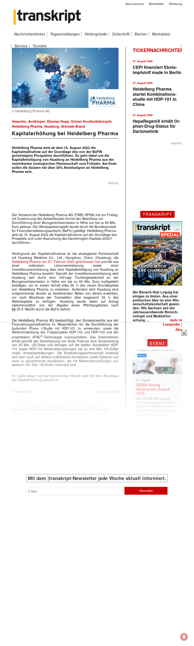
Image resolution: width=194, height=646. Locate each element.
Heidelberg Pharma (27, 126)
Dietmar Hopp (58, 121)
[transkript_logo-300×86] (47, 17)
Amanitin (19, 121)
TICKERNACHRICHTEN (158, 50)
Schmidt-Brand (73, 126)
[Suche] (179, 46)
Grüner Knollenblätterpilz (91, 121)
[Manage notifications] (184, 637)
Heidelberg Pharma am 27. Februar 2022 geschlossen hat (56, 261)
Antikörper (36, 121)
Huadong (51, 126)
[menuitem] (134, 3)
